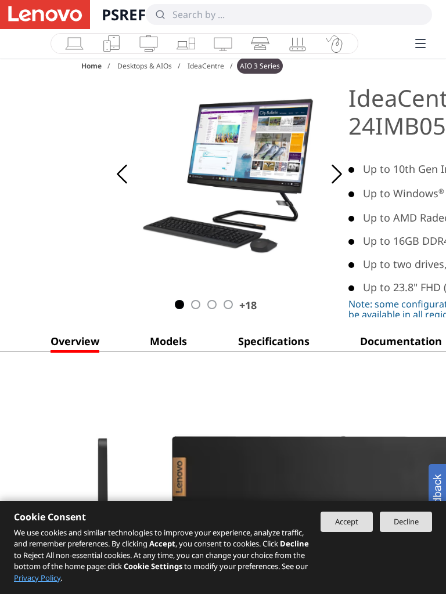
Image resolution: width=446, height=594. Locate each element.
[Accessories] (334, 43)
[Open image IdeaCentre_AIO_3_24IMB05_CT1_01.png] (232, 174)
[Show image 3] (212, 304)
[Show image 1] (179, 304)
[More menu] (420, 43)
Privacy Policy (37, 578)
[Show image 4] (228, 304)
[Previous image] (122, 174)
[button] (75, 343)
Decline (406, 521)
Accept (346, 521)
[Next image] (336, 174)
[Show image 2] (195, 304)
